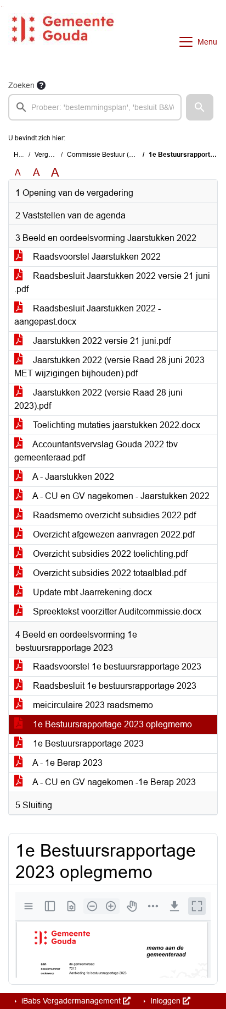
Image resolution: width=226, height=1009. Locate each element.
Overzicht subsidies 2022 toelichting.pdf (109, 553)
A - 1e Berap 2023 (67, 762)
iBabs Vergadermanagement (71, 1000)
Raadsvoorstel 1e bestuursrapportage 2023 (116, 666)
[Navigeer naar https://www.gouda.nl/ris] (62, 41)
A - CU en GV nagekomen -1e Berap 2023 (113, 782)
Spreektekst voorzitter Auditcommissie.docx (116, 611)
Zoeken (21, 85)
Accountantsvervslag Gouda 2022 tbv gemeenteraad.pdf (96, 451)
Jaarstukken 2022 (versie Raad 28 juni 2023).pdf (98, 399)
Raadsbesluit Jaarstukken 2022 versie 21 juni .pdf (112, 282)
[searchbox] (95, 107)
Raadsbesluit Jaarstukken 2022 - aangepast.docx (87, 315)
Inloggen (165, 1000)
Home (23, 154)
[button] (199, 107)
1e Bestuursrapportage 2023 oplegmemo (111, 724)
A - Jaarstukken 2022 (72, 476)
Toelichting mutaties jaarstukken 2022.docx (115, 425)
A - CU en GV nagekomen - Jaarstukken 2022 (120, 496)
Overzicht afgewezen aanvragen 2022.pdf (113, 534)
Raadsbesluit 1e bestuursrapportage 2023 (113, 685)
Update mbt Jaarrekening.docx (91, 592)
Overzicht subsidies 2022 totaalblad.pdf (108, 573)
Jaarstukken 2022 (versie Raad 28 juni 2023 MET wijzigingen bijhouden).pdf (109, 366)
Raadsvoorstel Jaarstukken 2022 (96, 256)
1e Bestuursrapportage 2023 (87, 743)
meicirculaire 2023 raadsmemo (92, 705)
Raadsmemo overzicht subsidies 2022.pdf (113, 515)
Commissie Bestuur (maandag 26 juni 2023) (133, 154)
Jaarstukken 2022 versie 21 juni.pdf (101, 341)
